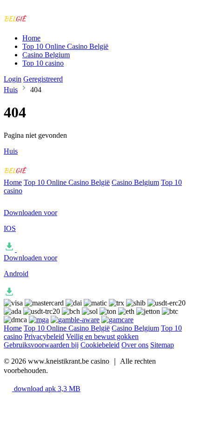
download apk (46, 389)
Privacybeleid (44, 336)
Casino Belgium (46, 55)
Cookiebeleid (100, 345)
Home (31, 38)
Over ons (134, 345)
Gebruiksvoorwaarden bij (41, 345)
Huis (11, 90)
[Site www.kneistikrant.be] (42, 22)
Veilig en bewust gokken (102, 336)
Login (12, 79)
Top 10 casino (43, 63)
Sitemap (162, 345)
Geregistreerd (43, 79)
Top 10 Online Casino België (65, 46)
